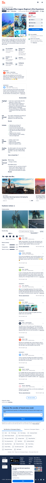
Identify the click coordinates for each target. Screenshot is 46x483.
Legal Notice (22, 461)
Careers (30, 461)
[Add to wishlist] (33, 180)
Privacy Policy (22, 463)
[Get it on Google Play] (14, 460)
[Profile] (42, 2)
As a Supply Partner (37, 459)
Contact (21, 459)
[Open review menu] (43, 238)
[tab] (12, 429)
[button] (11, 11)
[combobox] (35, 233)
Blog (30, 463)
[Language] (38, 2)
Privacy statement (36, 423)
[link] (18, 190)
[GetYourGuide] (3, 2)
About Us (30, 459)
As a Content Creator (38, 461)
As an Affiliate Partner (38, 463)
